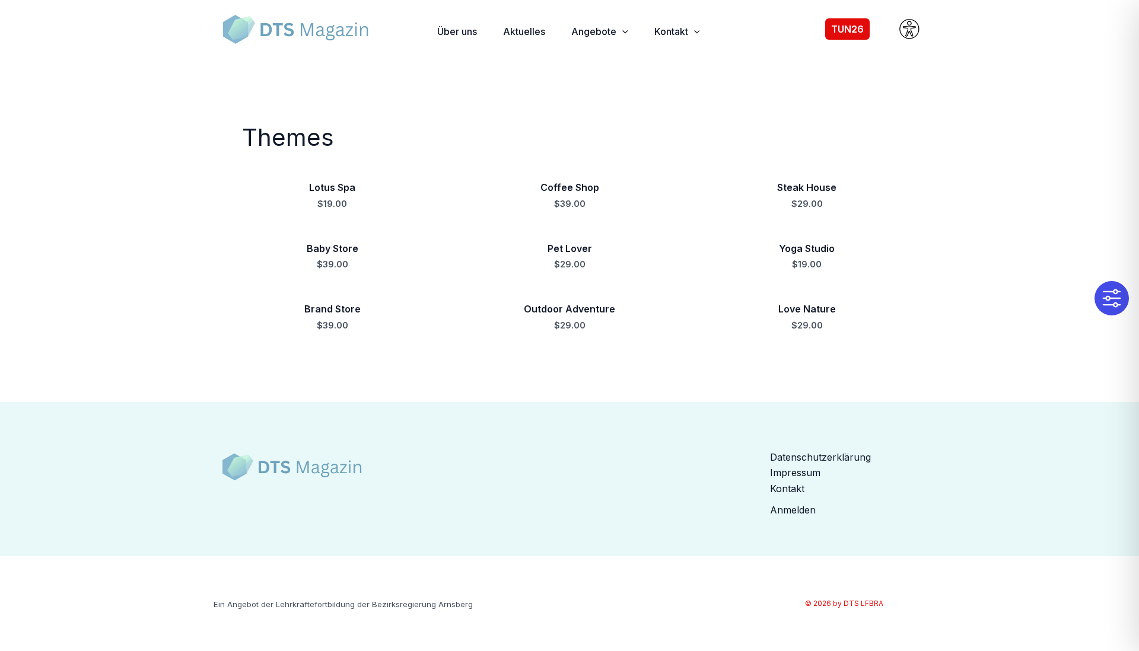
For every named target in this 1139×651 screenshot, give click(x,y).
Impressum (795, 472)
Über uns (457, 31)
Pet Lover (570, 248)
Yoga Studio (807, 248)
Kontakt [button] (671, 31)
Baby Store (332, 248)
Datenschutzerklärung (820, 457)
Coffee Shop (569, 187)
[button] (622, 31)
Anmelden (793, 510)
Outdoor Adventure (569, 309)
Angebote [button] (593, 31)
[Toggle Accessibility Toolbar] (1111, 298)
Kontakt (787, 488)
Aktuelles (524, 31)
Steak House (806, 187)
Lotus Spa (332, 187)
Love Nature (807, 309)
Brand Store (332, 309)
